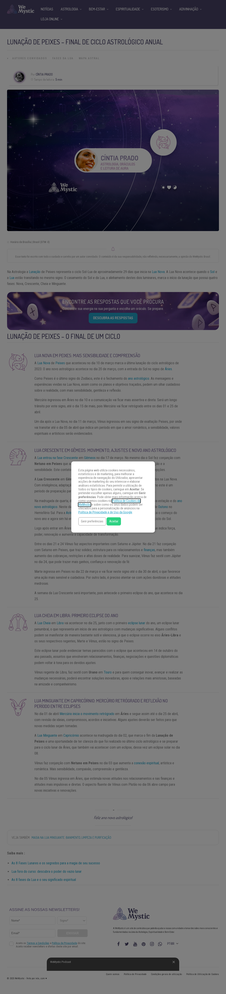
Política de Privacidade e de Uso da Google (105, 512)
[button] (92, 521)
